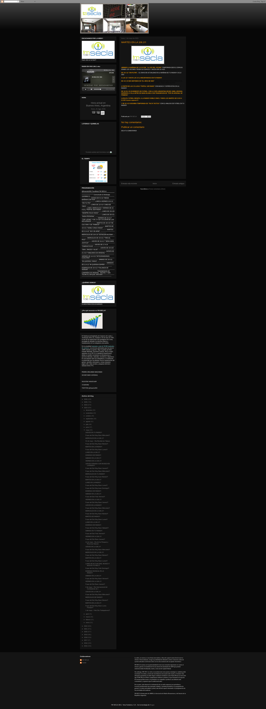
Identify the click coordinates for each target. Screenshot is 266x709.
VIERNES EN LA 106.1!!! (93, 461)
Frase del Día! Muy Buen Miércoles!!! (97, 435)
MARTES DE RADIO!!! (92, 516)
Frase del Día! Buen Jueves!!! (95, 539)
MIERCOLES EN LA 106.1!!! (94, 438)
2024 (86, 405)
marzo (88, 617)
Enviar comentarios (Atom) (157, 189)
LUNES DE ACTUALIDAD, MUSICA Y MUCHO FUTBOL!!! (97, 564)
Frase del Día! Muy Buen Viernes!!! (96, 578)
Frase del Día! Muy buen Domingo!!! (97, 488)
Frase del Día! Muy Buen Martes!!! (96, 444)
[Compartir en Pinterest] (150, 117)
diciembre (89, 410)
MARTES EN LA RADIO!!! (93, 447)
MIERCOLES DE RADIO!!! (94, 597)
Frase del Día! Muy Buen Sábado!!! (97, 528)
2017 (86, 640)
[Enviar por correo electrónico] (142, 117)
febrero (88, 619)
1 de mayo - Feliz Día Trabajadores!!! (97, 610)
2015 (86, 646)
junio (87, 427)
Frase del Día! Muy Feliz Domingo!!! (97, 568)
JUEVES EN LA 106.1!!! (93, 546)
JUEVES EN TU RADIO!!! (93, 432)
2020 (86, 631)
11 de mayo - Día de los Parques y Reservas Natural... (96, 543)
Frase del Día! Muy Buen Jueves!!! (96, 468)
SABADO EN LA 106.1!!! (93, 458)
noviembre (89, 413)
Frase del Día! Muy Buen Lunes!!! (96, 449)
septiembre (90, 418)
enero (88, 622)
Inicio (155, 183)
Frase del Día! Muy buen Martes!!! (96, 477)
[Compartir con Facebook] (148, 117)
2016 (86, 643)
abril (87, 614)
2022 (86, 626)
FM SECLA (85, 660)
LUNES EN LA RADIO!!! (93, 482)
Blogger (152, 705)
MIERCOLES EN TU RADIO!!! (95, 474)
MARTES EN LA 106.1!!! (93, 479)
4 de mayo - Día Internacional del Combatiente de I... (96, 588)
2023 (86, 407)
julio (87, 424)
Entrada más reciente (129, 183)
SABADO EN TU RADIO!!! (93, 531)
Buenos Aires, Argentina (98, 104)
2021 (86, 629)
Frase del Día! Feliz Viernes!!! (95, 496)
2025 (86, 402)
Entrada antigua (178, 183)
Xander (84, 662)
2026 (86, 399)
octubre (88, 416)
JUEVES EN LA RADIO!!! (93, 505)
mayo (88, 430)
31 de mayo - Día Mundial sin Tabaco (97, 441)
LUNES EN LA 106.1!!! (92, 452)
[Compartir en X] (146, 117)
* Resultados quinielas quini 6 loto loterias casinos (97, 152)
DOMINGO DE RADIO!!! (93, 455)
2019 (86, 634)
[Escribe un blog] (144, 117)
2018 (86, 637)
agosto (88, 421)
